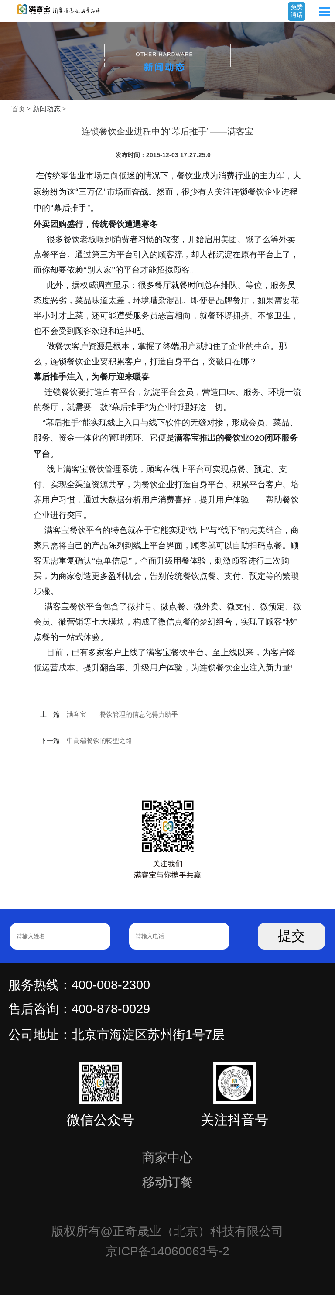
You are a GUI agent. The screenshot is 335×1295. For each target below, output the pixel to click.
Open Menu (324, 12)
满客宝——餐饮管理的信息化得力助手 (122, 714)
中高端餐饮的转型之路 (99, 740)
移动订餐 (167, 1182)
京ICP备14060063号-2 (167, 1251)
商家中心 (167, 1158)
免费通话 (297, 10)
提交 (291, 935)
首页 (18, 109)
